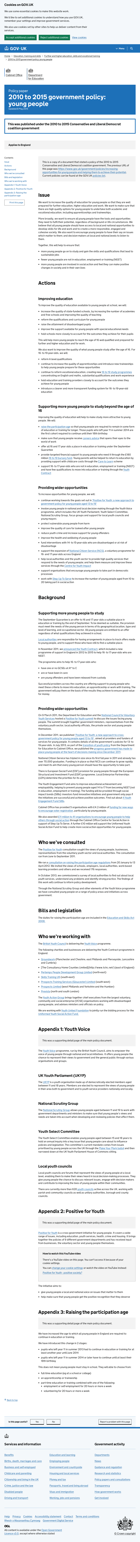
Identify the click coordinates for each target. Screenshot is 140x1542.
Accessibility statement (48, 1516)
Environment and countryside (65, 1467)
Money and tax (57, 1479)
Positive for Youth (52, 849)
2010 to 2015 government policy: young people (30, 59)
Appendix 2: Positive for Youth (18, 189)
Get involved (102, 1497)
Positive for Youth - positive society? (62, 1272)
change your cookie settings (67, 1267)
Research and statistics (108, 1473)
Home (7, 56)
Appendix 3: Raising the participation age (15, 194)
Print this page (16, 202)
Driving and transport (16, 1497)
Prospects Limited (51, 986)
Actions (8, 165)
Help (7, 1516)
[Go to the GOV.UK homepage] (15, 48)
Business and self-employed (20, 1467)
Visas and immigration (61, 1491)
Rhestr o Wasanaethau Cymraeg (22, 1520)
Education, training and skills (27, 56)
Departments (102, 1454)
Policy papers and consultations (112, 1479)
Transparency (102, 1485)
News (98, 1461)
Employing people (59, 1461)
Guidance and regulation (108, 1467)
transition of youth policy (96, 745)
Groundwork (48, 959)
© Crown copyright (125, 1533)
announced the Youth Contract (80, 649)
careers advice (91, 438)
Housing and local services (64, 1473)
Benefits (9, 1454)
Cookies (27, 1516)
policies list (99, 175)
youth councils (86, 1189)
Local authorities (47, 639)
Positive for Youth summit (79, 718)
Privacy (16, 1516)
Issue (6, 162)
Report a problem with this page (115, 1421)
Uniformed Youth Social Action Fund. (58, 1013)
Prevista (45, 991)
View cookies (79, 37)
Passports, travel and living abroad (68, 1485)
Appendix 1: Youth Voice (15, 185)
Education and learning (62, 1454)
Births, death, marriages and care (23, 1461)
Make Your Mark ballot (111, 1148)
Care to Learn (105, 461)
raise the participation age (55, 426)
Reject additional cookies (54, 37)
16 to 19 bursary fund (60, 458)
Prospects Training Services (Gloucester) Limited (68, 981)
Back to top (12, 1400)
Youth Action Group (53, 997)
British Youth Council (54, 943)
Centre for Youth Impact (77, 565)
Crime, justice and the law (18, 1485)
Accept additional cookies (20, 37)
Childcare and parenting (17, 1473)
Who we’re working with (15, 181)
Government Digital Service (58, 1520)
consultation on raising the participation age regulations (80, 862)
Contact (68, 1516)
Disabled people (13, 1491)
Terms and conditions (87, 1516)
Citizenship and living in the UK (21, 1479)
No (56, 1421)
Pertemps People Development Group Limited (66, 972)
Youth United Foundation (75, 1010)
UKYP (46, 1082)
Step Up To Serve (62, 578)
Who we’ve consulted (14, 173)
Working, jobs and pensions (64, 1497)
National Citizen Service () (86, 550)
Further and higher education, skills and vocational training (72, 56)
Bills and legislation (13, 177)
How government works (108, 1491)
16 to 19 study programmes (117, 372)
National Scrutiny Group (56, 1110)
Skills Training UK (50, 977)
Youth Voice (90, 943)
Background (10, 169)
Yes (40, 1421)
